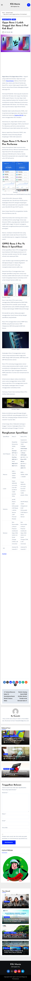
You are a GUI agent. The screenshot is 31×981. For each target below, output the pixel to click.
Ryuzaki (9, 32)
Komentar (5, 792)
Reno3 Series (10, 81)
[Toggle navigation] (2, 5)
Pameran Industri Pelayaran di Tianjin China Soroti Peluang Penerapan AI (13, 952)
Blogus (23, 977)
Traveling (13, 932)
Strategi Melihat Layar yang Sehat (14, 756)
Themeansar (15, 979)
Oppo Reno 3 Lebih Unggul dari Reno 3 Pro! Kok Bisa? (15, 26)
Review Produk (6, 19)
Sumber (4, 554)
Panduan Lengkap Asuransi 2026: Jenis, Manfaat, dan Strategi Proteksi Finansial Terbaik (14, 906)
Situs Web (4, 827)
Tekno (13, 19)
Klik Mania (15, 4)
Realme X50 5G (18, 115)
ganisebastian (9, 742)
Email (4, 820)
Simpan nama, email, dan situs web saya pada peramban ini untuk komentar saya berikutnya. (14, 837)
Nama (4, 814)
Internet (6, 736)
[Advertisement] (15, 64)
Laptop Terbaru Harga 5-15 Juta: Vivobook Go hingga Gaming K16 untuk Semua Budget (13, 740)
